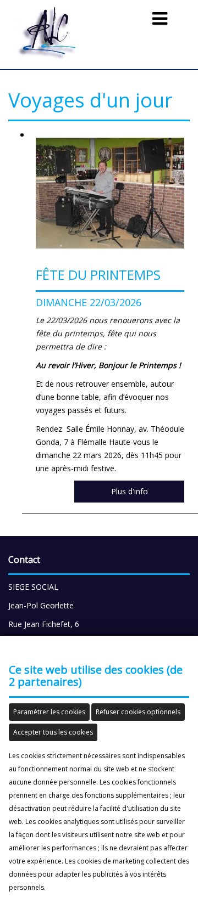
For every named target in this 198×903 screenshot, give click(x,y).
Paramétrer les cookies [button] (49, 711)
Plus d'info (129, 491)
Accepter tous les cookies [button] (53, 732)
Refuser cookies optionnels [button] (138, 711)
